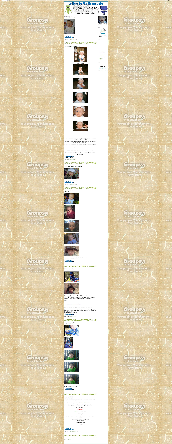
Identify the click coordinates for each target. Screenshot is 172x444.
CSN (64, 404)
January (101, 59)
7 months (68, 159)
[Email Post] (76, 39)
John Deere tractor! (86, 402)
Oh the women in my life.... (68, 323)
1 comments (74, 316)
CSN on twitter (81, 415)
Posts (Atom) (69, 439)
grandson (74, 159)
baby (70, 159)
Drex (72, 159)
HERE (76, 411)
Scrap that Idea (102, 70)
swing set (82, 402)
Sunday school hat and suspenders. (70, 17)
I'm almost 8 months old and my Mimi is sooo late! (72, 46)
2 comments (74, 39)
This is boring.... (67, 191)
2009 (99, 62)
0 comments (74, 184)
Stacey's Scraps (105, 70)
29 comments (74, 431)
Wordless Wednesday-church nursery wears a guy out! (73, 166)
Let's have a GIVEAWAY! (68, 397)
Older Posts (95, 437)
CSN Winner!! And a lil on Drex (69, 270)
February (101, 58)
